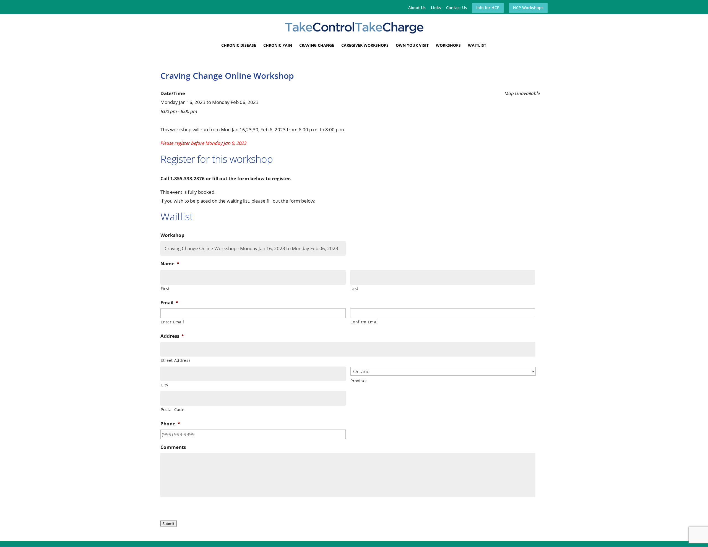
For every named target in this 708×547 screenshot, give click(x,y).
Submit (169, 523)
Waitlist (477, 45)
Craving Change (316, 45)
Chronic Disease (238, 45)
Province (359, 380)
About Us (417, 8)
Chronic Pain (277, 45)
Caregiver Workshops (365, 45)
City (164, 385)
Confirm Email (364, 321)
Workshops (448, 45)
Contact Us (456, 8)
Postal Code (172, 409)
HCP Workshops (528, 8)
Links (436, 8)
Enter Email (172, 321)
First (165, 288)
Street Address (176, 360)
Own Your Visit (412, 45)
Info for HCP (487, 8)
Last (354, 288)
